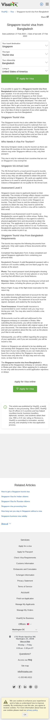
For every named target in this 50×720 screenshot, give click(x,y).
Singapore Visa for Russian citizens (15, 501)
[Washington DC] (25, 630)
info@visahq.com (25, 671)
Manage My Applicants (25, 604)
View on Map (25, 641)
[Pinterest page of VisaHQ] (30, 687)
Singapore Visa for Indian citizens (14, 496)
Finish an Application (25, 598)
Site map (25, 666)
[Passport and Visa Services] (9, 4)
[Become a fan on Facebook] (19, 687)
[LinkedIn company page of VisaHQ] (25, 687)
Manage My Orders (25, 610)
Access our (25, 660)
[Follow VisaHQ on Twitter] (14, 687)
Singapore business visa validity (14, 516)
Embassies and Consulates (25, 569)
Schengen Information (25, 575)
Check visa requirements (25, 557)
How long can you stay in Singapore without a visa (21, 511)
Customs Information (25, 563)
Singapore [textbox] (7, 46)
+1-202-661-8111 (25, 677)
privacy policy (32, 710)
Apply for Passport (25, 552)
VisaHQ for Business (25, 618)
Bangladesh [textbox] (8, 63)
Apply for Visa (26, 78)
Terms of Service (25, 586)
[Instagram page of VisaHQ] (36, 687)
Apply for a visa (25, 546)
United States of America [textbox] (15, 71)
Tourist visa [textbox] (8, 55)
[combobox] (25, 45)
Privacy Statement (25, 581)
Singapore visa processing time (14, 506)
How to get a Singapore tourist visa (15, 492)
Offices (22, 624)
